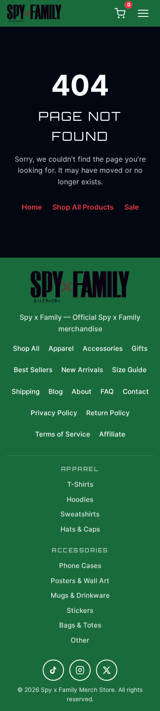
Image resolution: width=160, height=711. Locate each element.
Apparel (61, 348)
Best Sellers (33, 369)
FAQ (107, 391)
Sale (131, 207)
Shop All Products (83, 207)
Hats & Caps (80, 529)
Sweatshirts (80, 514)
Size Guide (129, 369)
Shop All (26, 348)
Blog (55, 391)
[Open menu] (143, 13)
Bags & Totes (80, 625)
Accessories (103, 348)
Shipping (26, 391)
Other (80, 640)
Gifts (140, 348)
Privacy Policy (54, 413)
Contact (136, 391)
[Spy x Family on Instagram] (80, 670)
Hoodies (80, 499)
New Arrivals (82, 369)
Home (32, 207)
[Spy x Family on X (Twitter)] (106, 670)
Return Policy (108, 413)
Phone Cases (80, 565)
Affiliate (112, 434)
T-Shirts (80, 484)
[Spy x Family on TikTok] (53, 670)
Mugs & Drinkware (80, 595)
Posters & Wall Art (80, 580)
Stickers (80, 610)
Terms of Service (62, 434)
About (82, 391)
